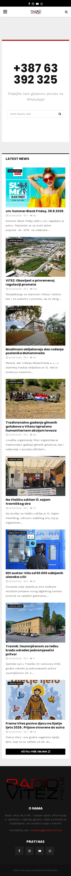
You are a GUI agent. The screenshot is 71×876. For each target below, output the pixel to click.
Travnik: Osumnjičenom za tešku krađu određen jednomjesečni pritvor (32, 650)
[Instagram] (29, 851)
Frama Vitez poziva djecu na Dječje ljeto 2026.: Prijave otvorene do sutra (35, 725)
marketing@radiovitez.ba (46, 830)
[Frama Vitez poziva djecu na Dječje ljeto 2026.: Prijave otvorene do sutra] (35, 700)
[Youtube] (40, 851)
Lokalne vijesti (15, 240)
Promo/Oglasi (15, 171)
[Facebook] (19, 851)
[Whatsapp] (50, 851)
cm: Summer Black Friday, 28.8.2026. (35, 211)
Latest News (17, 158)
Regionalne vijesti (17, 533)
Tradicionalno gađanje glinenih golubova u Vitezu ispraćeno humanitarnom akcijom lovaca (31, 426)
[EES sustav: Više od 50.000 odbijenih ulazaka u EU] (35, 549)
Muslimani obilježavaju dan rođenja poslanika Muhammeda (35, 351)
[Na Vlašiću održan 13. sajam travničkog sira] (35, 476)
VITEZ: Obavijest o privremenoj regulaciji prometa (30, 282)
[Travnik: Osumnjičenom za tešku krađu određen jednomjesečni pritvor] (35, 623)
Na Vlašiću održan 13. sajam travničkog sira (28, 502)
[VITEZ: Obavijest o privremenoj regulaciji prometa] (35, 257)
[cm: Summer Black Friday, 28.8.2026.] (35, 187)
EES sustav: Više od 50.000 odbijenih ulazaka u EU (34, 575)
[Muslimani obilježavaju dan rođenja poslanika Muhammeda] (35, 326)
